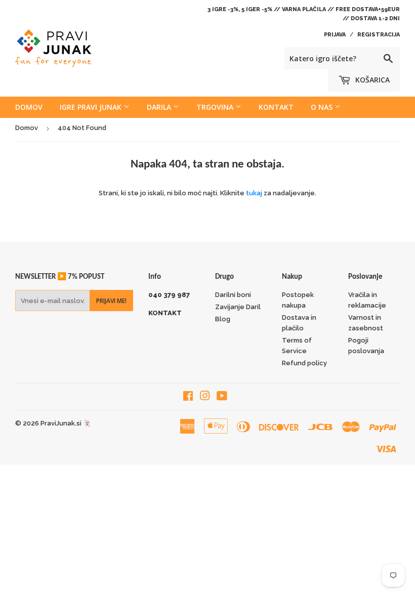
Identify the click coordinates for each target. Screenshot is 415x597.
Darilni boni (233, 294)
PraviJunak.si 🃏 (65, 423)
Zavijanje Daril (238, 307)
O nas (323, 107)
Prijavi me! (111, 300)
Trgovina (215, 107)
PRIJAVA (335, 34)
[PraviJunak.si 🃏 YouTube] (222, 397)
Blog (222, 319)
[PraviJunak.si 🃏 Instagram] (205, 397)
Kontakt (276, 107)
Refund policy (304, 363)
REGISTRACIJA (378, 34)
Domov (29, 107)
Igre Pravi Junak (91, 107)
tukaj (254, 193)
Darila (160, 107)
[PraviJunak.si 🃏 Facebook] (188, 397)
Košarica (371, 79)
